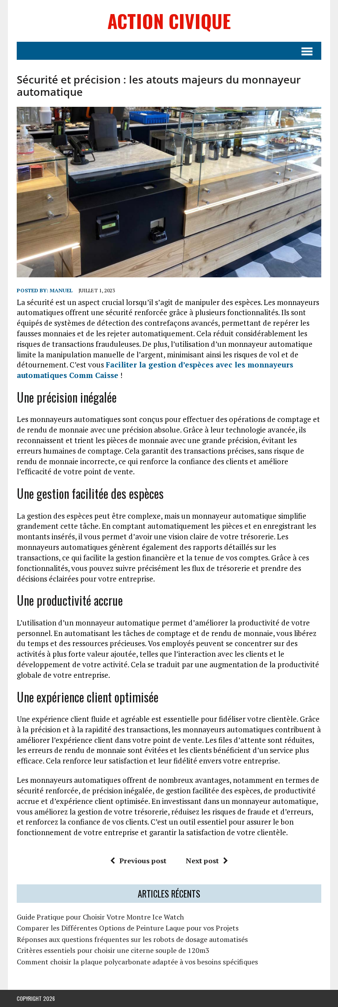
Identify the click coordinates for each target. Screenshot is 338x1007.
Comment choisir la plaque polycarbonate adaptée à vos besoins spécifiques (137, 962)
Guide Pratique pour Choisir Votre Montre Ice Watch (100, 917)
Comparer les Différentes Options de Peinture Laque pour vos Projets (128, 928)
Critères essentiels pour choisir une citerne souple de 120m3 (113, 950)
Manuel (61, 290)
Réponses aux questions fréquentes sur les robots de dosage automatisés (132, 939)
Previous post (142, 860)
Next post (202, 860)
